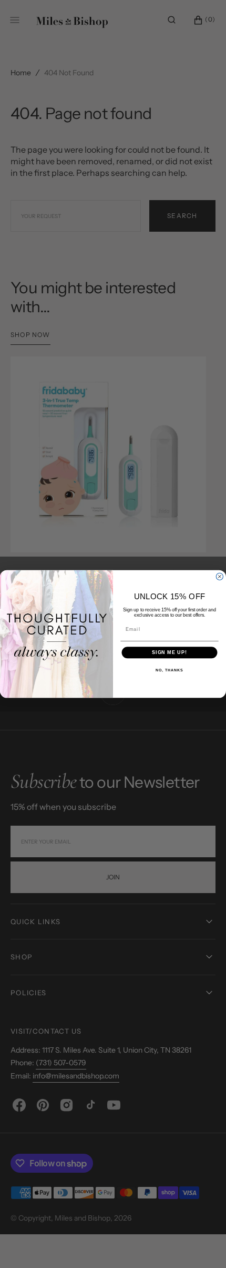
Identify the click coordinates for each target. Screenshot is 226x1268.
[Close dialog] (219, 576)
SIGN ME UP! (169, 652)
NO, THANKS (169, 670)
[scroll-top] (201, 1243)
